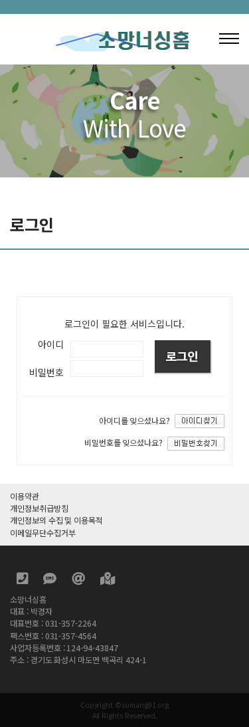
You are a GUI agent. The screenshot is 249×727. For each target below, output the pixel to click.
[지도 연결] (108, 580)
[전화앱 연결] (23, 580)
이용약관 (24, 496)
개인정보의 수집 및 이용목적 (56, 520)
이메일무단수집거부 (42, 533)
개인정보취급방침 (39, 508)
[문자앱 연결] (51, 580)
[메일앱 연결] (79, 580)
